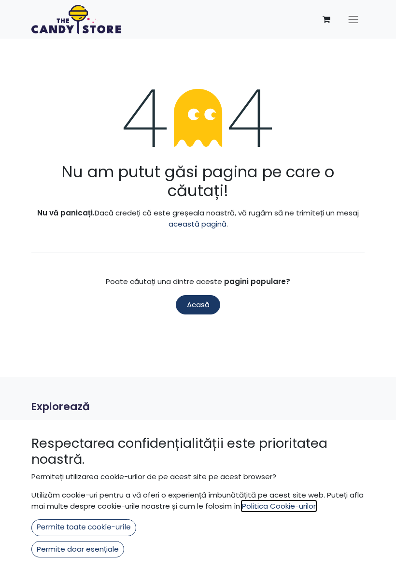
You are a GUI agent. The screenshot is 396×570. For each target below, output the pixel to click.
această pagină (197, 224)
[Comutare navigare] (353, 19)
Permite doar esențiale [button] (78, 549)
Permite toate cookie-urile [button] (84, 527)
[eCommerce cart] (326, 19)
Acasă (198, 304)
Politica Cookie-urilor (279, 506)
